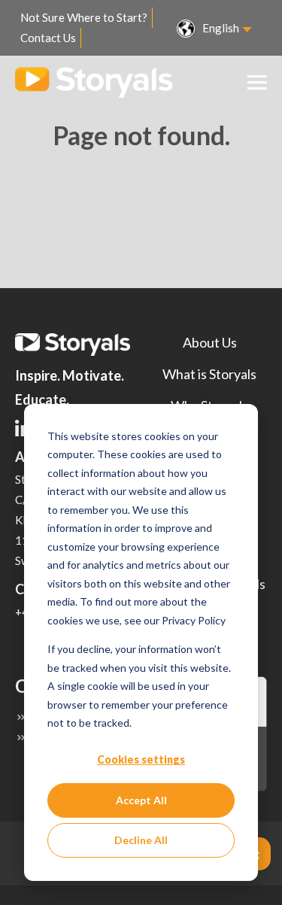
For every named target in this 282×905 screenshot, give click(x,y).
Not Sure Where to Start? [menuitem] (83, 17)
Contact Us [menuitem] (48, 37)
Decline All (141, 840)
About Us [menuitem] (210, 342)
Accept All (141, 800)
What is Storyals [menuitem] (209, 374)
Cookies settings (141, 759)
